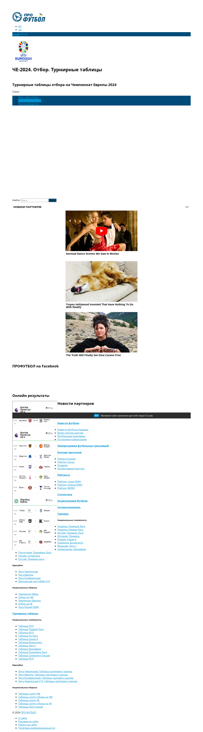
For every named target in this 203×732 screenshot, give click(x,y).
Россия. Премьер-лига (31, 559)
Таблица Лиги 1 (27, 645)
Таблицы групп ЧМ (29, 693)
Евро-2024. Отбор (28, 97)
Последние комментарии (72, 439)
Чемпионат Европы (29, 600)
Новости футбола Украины (73, 429)
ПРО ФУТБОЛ (28, 712)
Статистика (65, 494)
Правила (63, 465)
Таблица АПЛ (26, 632)
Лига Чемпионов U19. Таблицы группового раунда (47, 681)
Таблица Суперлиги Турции (34, 655)
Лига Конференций (29, 578)
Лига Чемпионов (28, 571)
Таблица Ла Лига (28, 636)
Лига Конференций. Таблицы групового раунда (45, 678)
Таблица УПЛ (26, 626)
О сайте (22, 718)
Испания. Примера (69, 536)
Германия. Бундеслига (70, 542)
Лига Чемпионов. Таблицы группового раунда (45, 671)
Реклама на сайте (28, 721)
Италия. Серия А (67, 539)
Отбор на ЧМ (25, 597)
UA (20, 29)
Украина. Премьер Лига (71, 526)
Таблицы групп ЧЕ (28, 700)
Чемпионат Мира (28, 594)
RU (20, 26)
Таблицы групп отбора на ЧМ (35, 697)
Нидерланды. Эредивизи (72, 549)
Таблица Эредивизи (29, 649)
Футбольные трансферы (71, 436)
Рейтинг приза (66, 462)
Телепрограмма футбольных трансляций (83, 445)
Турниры (63, 513)
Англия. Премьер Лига (71, 533)
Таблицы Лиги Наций (30, 706)
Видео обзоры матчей (70, 433)
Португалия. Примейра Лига (34, 552)
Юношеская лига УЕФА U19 (34, 581)
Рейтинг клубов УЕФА (70, 484)
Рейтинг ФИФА (66, 488)
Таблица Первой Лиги (31, 629)
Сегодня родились (69, 507)
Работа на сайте (27, 724)
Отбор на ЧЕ (25, 604)
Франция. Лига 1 (67, 546)
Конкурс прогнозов (69, 452)
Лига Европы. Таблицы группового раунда (43, 674)
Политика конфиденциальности (36, 728)
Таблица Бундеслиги (30, 642)
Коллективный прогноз (71, 468)
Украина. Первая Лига (70, 529)
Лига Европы (25, 574)
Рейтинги (64, 475)
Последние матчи (28, 104)
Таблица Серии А (28, 639)
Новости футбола (68, 423)
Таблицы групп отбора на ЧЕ (35, 703)
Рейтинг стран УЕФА (69, 481)
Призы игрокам (67, 458)
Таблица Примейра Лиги (32, 652)
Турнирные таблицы (25, 613)
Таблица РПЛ (26, 658)
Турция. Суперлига (29, 555)
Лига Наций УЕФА (28, 607)
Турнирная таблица (29, 100)
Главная (23, 33)
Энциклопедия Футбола (73, 501)
